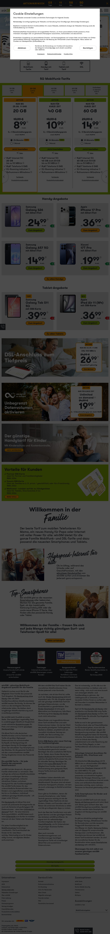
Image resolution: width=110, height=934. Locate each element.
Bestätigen (88, 48)
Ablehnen (22, 48)
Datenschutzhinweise (54, 54)
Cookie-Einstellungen (28, 13)
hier (53, 48)
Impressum (41, 54)
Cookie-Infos (68, 54)
